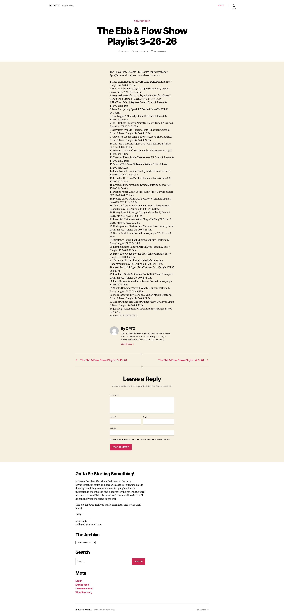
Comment (114, 395)
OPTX (126, 51)
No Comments (160, 51)
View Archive (127, 344)
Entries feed (82, 584)
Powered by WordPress (104, 610)
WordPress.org (83, 592)
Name (113, 417)
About (221, 5)
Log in (78, 580)
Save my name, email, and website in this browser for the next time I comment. (141, 439)
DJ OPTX (54, 5)
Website (113, 428)
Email (146, 417)
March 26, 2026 (141, 51)
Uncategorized (142, 21)
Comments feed (84, 588)
